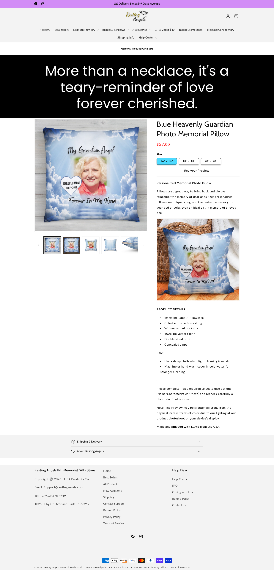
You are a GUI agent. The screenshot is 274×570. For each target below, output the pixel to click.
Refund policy (100, 567)
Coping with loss (182, 492)
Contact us (179, 505)
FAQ (175, 485)
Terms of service (138, 567)
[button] (38, 16)
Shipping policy (158, 567)
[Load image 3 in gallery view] (91, 245)
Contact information (180, 567)
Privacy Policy (111, 516)
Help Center (179, 479)
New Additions (112, 490)
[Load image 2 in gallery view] (71, 245)
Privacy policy (118, 567)
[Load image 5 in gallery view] (129, 245)
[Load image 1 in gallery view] (52, 245)
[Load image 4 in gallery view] (110, 245)
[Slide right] (143, 245)
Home (107, 470)
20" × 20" (211, 161)
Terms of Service (113, 523)
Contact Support (113, 503)
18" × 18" (189, 161)
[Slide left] (38, 245)
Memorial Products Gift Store (74, 567)
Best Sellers (110, 477)
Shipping (108, 497)
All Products (110, 484)
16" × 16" (166, 161)
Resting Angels (51, 567)
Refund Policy (112, 510)
